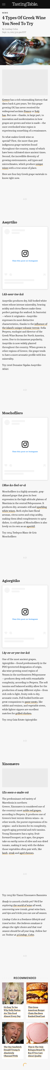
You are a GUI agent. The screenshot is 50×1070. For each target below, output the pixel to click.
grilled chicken (23, 713)
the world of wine (22, 905)
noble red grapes (32, 810)
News (5, 13)
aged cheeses (26, 852)
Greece (6, 99)
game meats (31, 701)
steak (12, 852)
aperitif (31, 526)
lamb (5, 852)
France (27, 111)
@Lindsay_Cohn (25, 934)
